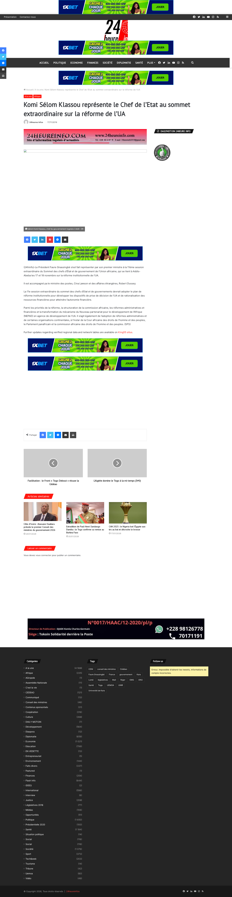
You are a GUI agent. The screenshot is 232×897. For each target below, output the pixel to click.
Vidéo (28, 878)
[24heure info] (116, 30)
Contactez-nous (28, 17)
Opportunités (32, 815)
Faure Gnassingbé (96, 674)
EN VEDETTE (32, 751)
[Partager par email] (65, 240)
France (112, 674)
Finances (92, 62)
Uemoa (29, 873)
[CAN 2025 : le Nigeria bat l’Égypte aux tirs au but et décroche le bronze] (128, 512)
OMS (132, 680)
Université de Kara (97, 690)
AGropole (30, 678)
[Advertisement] (85, 397)
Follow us (158, 661)
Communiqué (32, 697)
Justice (29, 800)
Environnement (33, 761)
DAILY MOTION (33, 722)
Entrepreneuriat (33, 756)
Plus (150, 62)
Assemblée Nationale (36, 682)
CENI (91, 669)
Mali (114, 680)
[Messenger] (57, 240)
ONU (140, 680)
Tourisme (30, 863)
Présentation (10, 17)
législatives (103, 680)
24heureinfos (73, 891)
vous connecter (43, 555)
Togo (100, 685)
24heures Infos (36, 122)
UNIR (120, 685)
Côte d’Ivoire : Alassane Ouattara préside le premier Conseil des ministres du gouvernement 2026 (39, 527)
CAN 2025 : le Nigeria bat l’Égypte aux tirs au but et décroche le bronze (127, 528)
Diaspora (30, 731)
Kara (139, 674)
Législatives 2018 (34, 805)
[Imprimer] (73, 435)
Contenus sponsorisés (37, 707)
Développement (34, 726)
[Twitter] (35, 240)
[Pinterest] (50, 240)
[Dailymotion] (222, 17)
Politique (59, 62)
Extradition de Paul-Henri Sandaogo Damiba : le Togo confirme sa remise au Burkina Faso (85, 529)
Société (107, 62)
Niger (122, 680)
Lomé (91, 680)
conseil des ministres (106, 669)
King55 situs (125, 332)
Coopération (32, 712)
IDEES (29, 785)
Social (29, 839)
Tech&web (31, 859)
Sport (28, 854)
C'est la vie (31, 687)
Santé (139, 62)
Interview (30, 795)
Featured (30, 771)
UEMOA (110, 685)
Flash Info (31, 780)
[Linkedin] (42, 240)
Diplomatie (124, 62)
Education (31, 746)
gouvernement (125, 674)
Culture (29, 717)
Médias (29, 810)
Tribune (29, 868)
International (32, 790)
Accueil (44, 62)
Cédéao (123, 669)
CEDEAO (30, 692)
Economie (76, 62)
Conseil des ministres (36, 702)
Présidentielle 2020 (35, 824)
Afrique (37, 96)
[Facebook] (27, 240)
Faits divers (31, 766)
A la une (39, 89)
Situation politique (35, 834)
